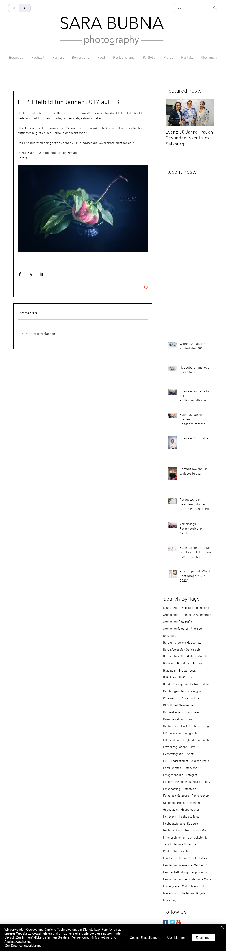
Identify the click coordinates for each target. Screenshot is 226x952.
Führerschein (201, 796)
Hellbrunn (169, 817)
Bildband (168, 664)
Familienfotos (172, 768)
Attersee (196, 629)
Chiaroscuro (171, 698)
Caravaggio (193, 691)
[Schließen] (222, 928)
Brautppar (169, 671)
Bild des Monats (197, 657)
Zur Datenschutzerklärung (23, 945)
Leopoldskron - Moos (197, 879)
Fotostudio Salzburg (176, 796)
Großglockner (190, 810)
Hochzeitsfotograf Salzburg (181, 824)
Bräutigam (170, 677)
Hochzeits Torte (189, 817)
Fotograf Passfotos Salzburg (181, 782)
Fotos (206, 782)
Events (190, 754)
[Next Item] (207, 112)
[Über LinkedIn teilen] (41, 274)
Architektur (170, 615)
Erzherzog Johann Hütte (179, 747)
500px (167, 608)
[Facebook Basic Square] (165, 922)
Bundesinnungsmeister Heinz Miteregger (187, 685)
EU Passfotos (171, 740)
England (188, 740)
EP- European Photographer (181, 733)
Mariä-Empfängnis (193, 893)
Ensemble (203, 740)
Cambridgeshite (173, 691)
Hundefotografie (195, 831)
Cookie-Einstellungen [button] (144, 937)
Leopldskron (199, 872)
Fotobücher (191, 768)
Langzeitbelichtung (175, 872)
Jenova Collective (185, 844)
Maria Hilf (197, 886)
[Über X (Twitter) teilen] (30, 274)
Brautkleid (183, 664)
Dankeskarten (172, 712)
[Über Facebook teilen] (20, 274)
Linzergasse (171, 886)
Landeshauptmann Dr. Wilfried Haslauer (187, 859)
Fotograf (191, 775)
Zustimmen (203, 937)
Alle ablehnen (176, 937)
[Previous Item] (173, 112)
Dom (189, 719)
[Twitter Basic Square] (172, 922)
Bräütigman (186, 677)
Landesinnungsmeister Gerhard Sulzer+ (187, 865)
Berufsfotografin (173, 657)
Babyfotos (169, 636)
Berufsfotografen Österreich (181, 650)
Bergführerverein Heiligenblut (182, 643)
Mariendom (170, 893)
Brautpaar (199, 664)
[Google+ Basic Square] (178, 922)
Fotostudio (189, 789)
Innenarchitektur (174, 838)
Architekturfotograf (175, 629)
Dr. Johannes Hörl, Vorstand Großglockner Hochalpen (187, 726)
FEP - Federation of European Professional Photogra (187, 761)
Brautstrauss (187, 671)
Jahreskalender (198, 838)
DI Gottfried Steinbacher (178, 705)
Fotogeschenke (173, 775)
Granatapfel (171, 810)
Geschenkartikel (174, 803)
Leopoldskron (172, 879)
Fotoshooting (171, 789)
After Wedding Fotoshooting (191, 608)
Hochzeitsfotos (173, 831)
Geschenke (194, 803)
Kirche (185, 852)
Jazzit (167, 844)
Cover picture (190, 698)
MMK (185, 886)
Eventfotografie (173, 754)
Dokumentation (173, 719)
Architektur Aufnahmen (196, 615)
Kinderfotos (170, 852)
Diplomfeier (192, 712)
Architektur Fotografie (177, 622)
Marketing (169, 900)
